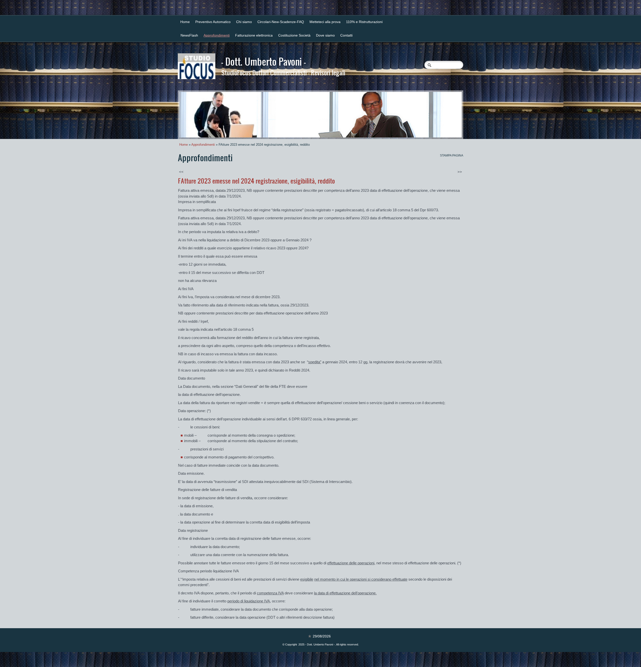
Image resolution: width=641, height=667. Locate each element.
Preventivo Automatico (213, 22)
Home (185, 22)
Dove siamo (325, 35)
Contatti (346, 35)
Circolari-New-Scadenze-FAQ (280, 22)
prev (193, 114)
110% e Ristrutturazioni (364, 22)
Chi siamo (244, 22)
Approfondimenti (217, 35)
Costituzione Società (294, 35)
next (447, 114)
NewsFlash (189, 35)
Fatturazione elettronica (254, 35)
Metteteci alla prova (325, 22)
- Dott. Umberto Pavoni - (263, 61)
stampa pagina (451, 155)
